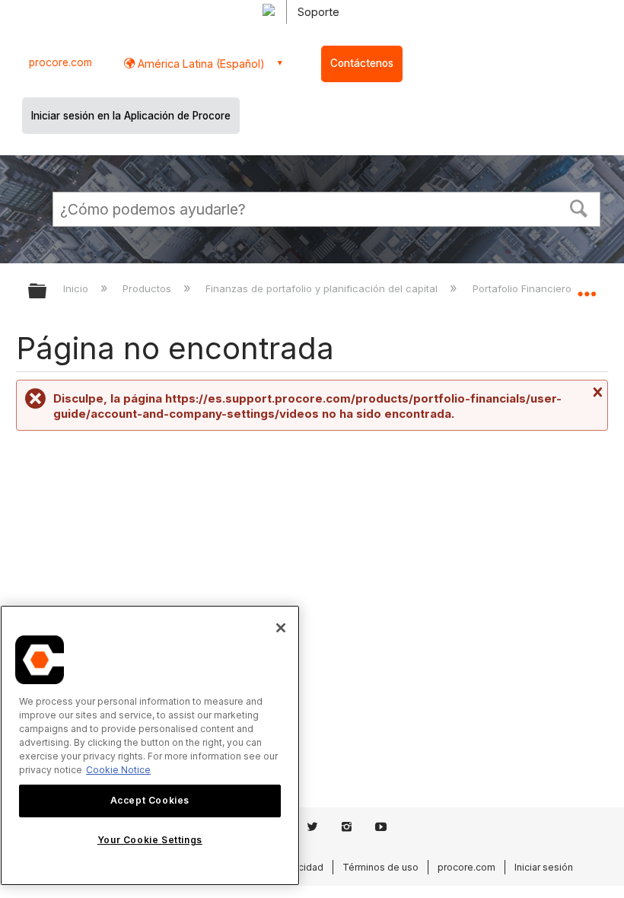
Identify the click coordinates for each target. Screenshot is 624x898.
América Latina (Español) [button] (200, 63)
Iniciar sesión (543, 867)
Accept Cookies (149, 800)
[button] (579, 207)
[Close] (281, 628)
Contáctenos (361, 63)
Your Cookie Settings (149, 839)
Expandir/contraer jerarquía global (47, 292)
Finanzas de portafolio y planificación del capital (323, 288)
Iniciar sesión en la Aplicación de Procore (131, 116)
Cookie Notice (118, 769)
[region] (150, 745)
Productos (148, 288)
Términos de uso (380, 867)
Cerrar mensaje (595, 392)
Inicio (77, 288)
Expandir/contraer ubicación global (587, 286)
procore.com (60, 62)
